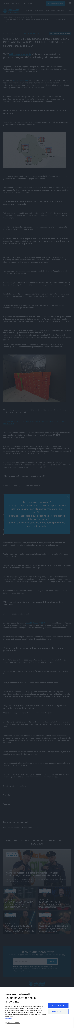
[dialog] (37, 1007)
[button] (25, 1023)
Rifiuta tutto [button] (58, 1011)
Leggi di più (8, 1018)
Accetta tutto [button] (58, 1005)
